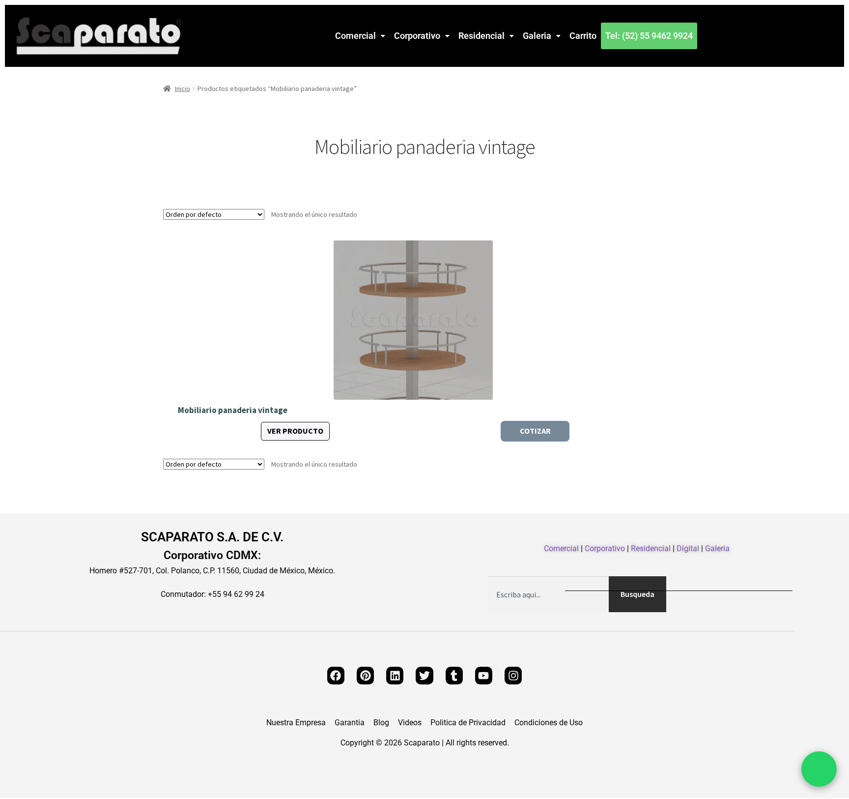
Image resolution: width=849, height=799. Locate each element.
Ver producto (295, 431)
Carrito (582, 35)
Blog (381, 723)
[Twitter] (424, 675)
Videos (410, 723)
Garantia (350, 723)
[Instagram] (513, 675)
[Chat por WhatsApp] (819, 769)
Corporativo (417, 35)
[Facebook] (335, 675)
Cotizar (535, 431)
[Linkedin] (394, 675)
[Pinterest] (365, 675)
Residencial (481, 35)
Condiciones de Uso (548, 723)
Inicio (182, 88)
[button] (360, 36)
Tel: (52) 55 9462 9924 (649, 35)
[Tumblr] (454, 675)
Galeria (537, 35)
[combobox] (548, 594)
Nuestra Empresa (296, 723)
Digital (688, 548)
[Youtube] (483, 675)
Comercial (355, 35)
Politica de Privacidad (468, 723)
